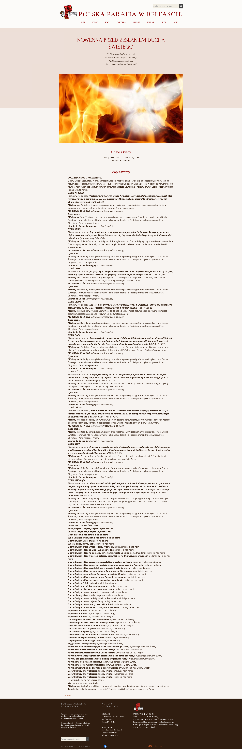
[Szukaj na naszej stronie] (181, 6)
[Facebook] (105, 746)
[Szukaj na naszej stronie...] (87, 739)
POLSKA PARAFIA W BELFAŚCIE (130, 14)
